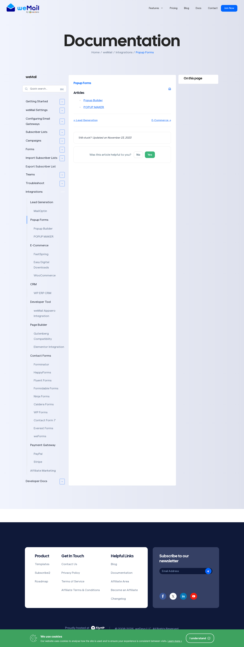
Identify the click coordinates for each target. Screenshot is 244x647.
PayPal (38, 453)
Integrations (34, 191)
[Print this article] (169, 89)
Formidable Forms (46, 388)
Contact (213, 8)
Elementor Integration (49, 346)
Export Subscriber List (41, 166)
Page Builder (38, 324)
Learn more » (175, 641)
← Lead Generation (86, 120)
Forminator (41, 364)
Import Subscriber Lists (41, 157)
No (138, 154)
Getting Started (37, 101)
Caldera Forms (44, 404)
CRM (33, 284)
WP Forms (40, 412)
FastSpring (41, 254)
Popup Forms (39, 219)
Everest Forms (43, 428)
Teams (30, 174)
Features (154, 8)
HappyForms (42, 372)
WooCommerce (45, 275)
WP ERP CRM (42, 293)
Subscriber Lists (36, 131)
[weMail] (23, 8)
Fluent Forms (42, 380)
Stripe (38, 461)
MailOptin (40, 210)
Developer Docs (36, 481)
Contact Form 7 (45, 420)
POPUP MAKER (43, 236)
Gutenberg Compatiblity (43, 336)
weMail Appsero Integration (44, 313)
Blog (186, 8)
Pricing (173, 8)
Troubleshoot (35, 183)
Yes (150, 154)
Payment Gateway (42, 445)
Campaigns (33, 140)
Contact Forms (40, 355)
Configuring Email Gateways (38, 121)
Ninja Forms (41, 396)
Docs (198, 8)
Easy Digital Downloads (41, 265)
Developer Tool (40, 301)
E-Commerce (39, 245)
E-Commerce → (161, 120)
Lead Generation (41, 202)
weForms (40, 436)
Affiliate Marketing (43, 470)
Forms (30, 149)
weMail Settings (36, 109)
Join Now (229, 8)
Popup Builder (43, 228)
